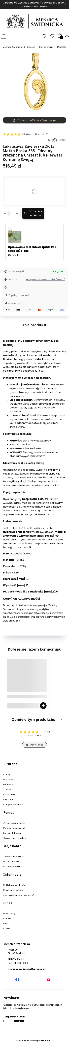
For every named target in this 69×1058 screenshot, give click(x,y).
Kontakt (7, 918)
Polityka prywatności (14, 885)
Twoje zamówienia (13, 856)
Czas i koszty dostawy (15, 838)
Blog (5, 923)
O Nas (6, 928)
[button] (34, 719)
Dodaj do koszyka (35, 213)
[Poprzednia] (4, 4)
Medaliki (61, 47)
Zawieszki (8, 789)
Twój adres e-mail (14, 1016)
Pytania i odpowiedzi (14, 828)
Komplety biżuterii (13, 804)
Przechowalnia (11, 866)
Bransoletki (9, 794)
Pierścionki (9, 799)
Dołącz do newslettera (19, 1020)
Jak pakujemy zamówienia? (18, 895)
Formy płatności (12, 833)
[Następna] (65, 4)
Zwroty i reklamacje (14, 823)
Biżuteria (31, 47)
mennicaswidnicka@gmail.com (27, 969)
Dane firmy (9, 913)
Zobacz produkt (43, 705)
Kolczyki (7, 774)
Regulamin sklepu (13, 890)
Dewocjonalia (46, 47)
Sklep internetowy (33, 1040)
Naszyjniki (8, 779)
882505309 (16, 959)
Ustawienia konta (12, 861)
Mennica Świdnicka (13, 47)
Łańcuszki (8, 784)
